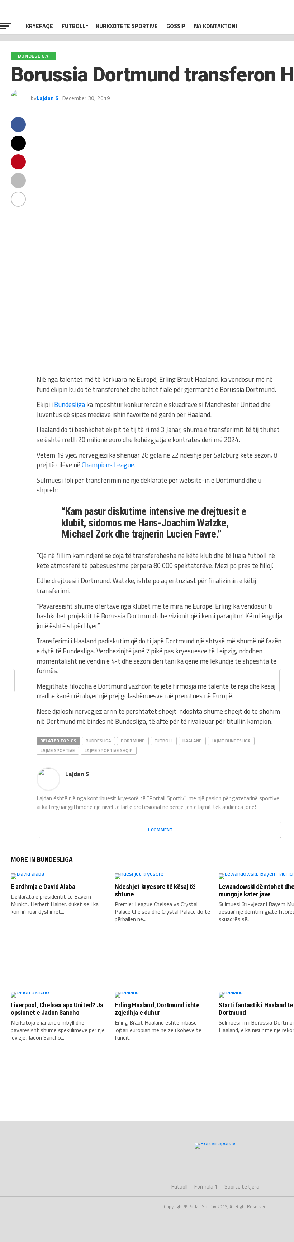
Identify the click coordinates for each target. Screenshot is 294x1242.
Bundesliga (69, 404)
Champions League (108, 465)
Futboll (73, 26)
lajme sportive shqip (109, 750)
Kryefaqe (39, 26)
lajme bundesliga (231, 740)
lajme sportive (58, 750)
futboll (164, 740)
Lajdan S (47, 98)
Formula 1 (206, 1186)
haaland (192, 740)
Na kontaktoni (215, 26)
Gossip (175, 26)
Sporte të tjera (241, 1186)
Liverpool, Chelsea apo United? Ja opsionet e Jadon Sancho (57, 1009)
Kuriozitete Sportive (127, 26)
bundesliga (98, 740)
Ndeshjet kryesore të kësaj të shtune (155, 890)
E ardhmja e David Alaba (43, 886)
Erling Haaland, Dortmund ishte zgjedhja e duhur (157, 1009)
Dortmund (133, 740)
